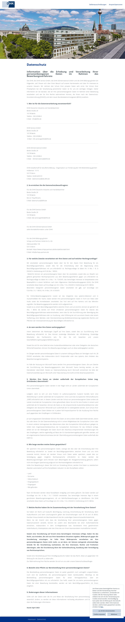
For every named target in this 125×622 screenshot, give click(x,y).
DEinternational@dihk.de (41, 159)
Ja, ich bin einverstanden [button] (107, 611)
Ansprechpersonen (115, 4)
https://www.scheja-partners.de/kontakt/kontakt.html (51, 249)
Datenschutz (41, 619)
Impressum (32, 619)
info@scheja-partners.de (40, 252)
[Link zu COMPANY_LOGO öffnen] (8, 4)
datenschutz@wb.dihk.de (41, 179)
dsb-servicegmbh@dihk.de (41, 218)
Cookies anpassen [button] (99, 614)
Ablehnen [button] (114, 614)
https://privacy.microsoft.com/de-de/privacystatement (75, 373)
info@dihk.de (36, 119)
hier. (102, 607)
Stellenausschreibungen (97, 4)
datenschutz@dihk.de (39, 201)
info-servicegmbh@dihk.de (42, 139)
